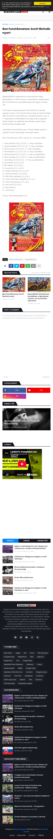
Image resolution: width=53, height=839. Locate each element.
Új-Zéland (39, 676)
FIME (31, 657)
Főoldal (5, 24)
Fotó (17, 661)
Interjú (39, 664)
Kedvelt (10, 540)
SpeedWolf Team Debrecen (13, 664)
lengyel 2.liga (30, 668)
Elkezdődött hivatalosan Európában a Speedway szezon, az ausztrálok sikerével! (38, 297)
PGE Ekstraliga (43, 653)
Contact (31, 835)
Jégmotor (40, 657)
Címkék (26, 540)
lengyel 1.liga (27, 661)
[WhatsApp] (27, 266)
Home (11, 835)
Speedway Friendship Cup (13, 672)
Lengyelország (9, 657)
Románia (39, 680)
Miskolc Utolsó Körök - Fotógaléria (29, 806)
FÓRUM (41, 835)
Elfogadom (42, 3)
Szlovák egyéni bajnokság (25, 748)
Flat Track (17, 676)
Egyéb (18, 653)
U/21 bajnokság (9, 683)
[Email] (33, 266)
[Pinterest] (22, 266)
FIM (25, 653)
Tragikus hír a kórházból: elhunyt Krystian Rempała (28, 776)
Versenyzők (42, 540)
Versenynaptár (9, 668)
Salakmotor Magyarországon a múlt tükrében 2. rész (30, 589)
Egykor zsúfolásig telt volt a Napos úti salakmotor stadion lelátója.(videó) (30, 547)
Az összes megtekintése (41, 273)
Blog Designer (20, 829)
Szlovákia (29, 672)
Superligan (29, 676)
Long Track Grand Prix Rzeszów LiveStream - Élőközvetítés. (27, 786)
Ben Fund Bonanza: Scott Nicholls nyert (13, 295)
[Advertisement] (26, 509)
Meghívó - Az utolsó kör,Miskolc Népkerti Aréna (31, 797)
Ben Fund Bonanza (17, 24)
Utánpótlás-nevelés (25, 683)
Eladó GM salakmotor (23, 577)
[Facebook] (11, 266)
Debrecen (30, 664)
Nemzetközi (8, 653)
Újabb (6, 377)
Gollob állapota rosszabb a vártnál (29, 817)
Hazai (32, 653)
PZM (30, 680)
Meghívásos (22, 657)
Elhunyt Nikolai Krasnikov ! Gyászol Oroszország (21, 422)
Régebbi (46, 377)
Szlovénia (7, 676)
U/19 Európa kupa (10, 680)
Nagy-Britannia (30, 259)
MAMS (20, 668)
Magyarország (41, 672)
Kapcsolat (21, 835)
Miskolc (22, 680)
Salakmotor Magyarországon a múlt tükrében (30, 558)
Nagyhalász (8, 661)
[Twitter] (16, 266)
